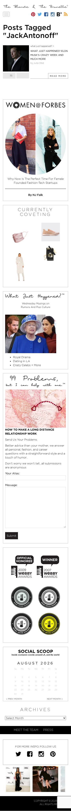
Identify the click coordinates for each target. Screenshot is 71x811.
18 (29, 685)
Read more (58, 76)
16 (15, 685)
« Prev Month (14, 699)
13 (43, 681)
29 (56, 689)
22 (56, 685)
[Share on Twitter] (22, 75)
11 (29, 681)
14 (49, 681)
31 (22, 694)
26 (36, 689)
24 (22, 689)
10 (22, 681)
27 (43, 689)
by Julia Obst (37, 63)
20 (43, 685)
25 (29, 689)
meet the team (26, 730)
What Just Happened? (41, 46)
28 (49, 689)
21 (49, 685)
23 (15, 689)
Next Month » (55, 699)
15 (56, 681)
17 (22, 685)
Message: (11, 485)
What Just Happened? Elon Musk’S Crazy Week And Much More (49, 54)
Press (48, 730)
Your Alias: (12, 473)
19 (36, 685)
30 (15, 694)
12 (36, 681)
